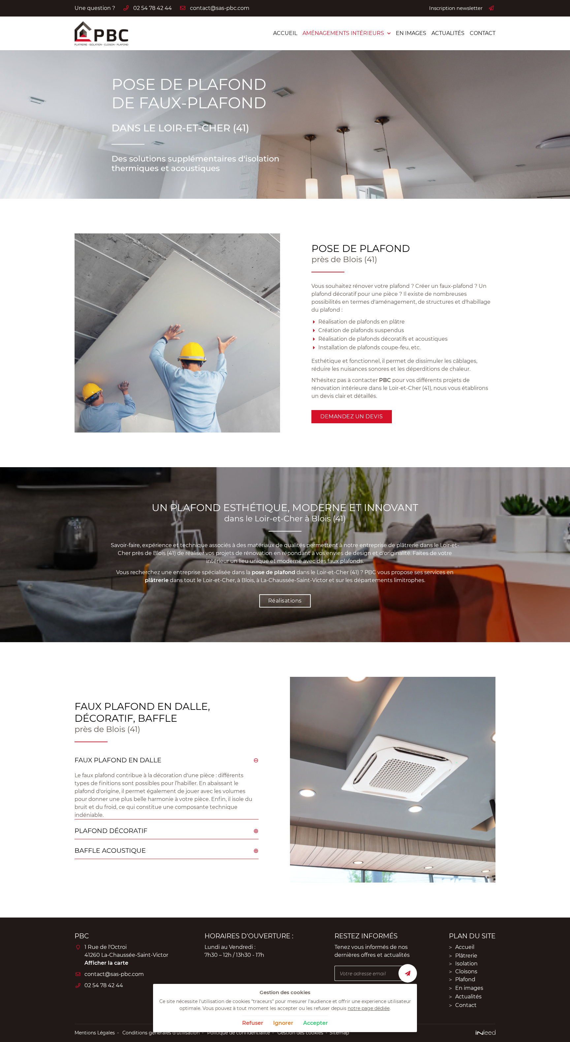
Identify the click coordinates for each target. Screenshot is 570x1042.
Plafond (465, 979)
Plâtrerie (466, 956)
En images (411, 33)
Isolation (466, 963)
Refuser (252, 1023)
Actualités (447, 33)
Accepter (315, 1023)
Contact (482, 33)
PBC (385, 380)
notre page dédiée (369, 1008)
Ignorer (283, 1023)
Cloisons (466, 971)
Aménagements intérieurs (343, 33)
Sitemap (339, 1033)
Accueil (285, 33)
